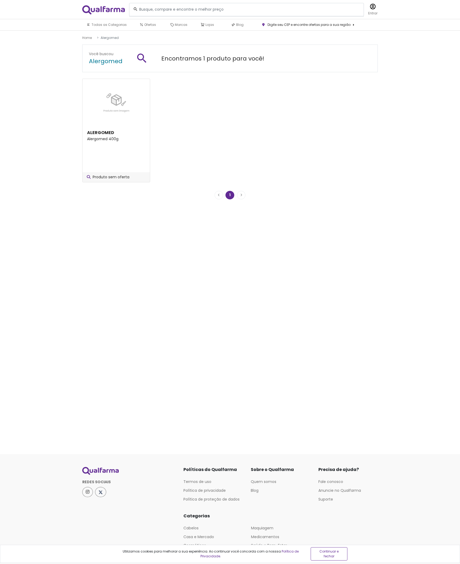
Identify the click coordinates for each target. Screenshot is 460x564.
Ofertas (149, 24)
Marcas (180, 24)
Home (87, 37)
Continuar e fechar (329, 553)
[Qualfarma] (103, 9)
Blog (239, 24)
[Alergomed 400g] (116, 101)
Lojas (209, 24)
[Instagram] (87, 492)
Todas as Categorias (109, 24)
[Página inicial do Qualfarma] (128, 471)
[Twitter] (100, 492)
